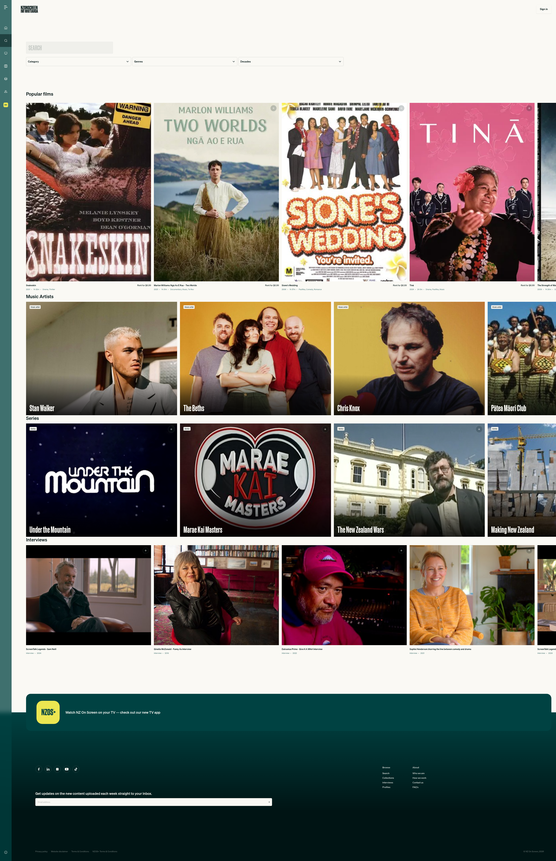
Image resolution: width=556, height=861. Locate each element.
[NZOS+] (6, 105)
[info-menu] (6, 852)
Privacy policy (41, 851)
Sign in (544, 9)
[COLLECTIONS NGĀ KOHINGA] (6, 78)
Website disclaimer (59, 851)
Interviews (387, 782)
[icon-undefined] (146, 108)
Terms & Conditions (80, 851)
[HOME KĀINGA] (6, 27)
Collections (388, 778)
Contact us (418, 782)
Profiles (386, 787)
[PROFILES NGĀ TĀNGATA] (6, 91)
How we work (419, 778)
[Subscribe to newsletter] (269, 802)
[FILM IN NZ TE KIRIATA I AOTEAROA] (6, 66)
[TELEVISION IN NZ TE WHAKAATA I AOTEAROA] (6, 53)
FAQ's (415, 787)
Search (385, 773)
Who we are (419, 773)
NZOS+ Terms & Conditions (105, 851)
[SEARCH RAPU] (6, 40)
